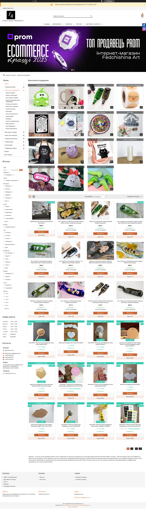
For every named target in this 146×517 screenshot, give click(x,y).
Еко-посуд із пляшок (100, 85)
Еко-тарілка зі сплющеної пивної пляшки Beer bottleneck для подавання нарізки (130, 222)
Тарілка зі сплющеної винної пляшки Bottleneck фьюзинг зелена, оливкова (100, 261)
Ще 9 (6, 247)
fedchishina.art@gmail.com (13, 353)
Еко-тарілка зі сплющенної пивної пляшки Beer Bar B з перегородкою (41, 261)
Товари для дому (10, 87)
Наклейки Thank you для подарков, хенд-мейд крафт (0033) (41, 343)
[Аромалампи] (70, 151)
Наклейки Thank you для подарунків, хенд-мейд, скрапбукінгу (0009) (100, 425)
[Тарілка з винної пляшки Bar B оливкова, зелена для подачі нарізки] (100, 290)
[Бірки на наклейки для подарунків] (130, 96)
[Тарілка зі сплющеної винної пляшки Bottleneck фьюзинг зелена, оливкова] (100, 250)
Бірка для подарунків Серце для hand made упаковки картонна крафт (41, 385)
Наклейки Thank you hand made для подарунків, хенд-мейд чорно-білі (130, 425)
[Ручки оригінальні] (100, 178)
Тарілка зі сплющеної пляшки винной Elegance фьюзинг (100, 222)
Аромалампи (71, 139)
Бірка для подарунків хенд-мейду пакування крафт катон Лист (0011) (41, 425)
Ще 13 (7, 201)
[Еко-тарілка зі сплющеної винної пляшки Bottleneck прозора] (130, 250)
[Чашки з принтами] (70, 96)
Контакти (43, 479)
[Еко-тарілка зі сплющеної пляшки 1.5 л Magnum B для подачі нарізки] (70, 250)
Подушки (100, 139)
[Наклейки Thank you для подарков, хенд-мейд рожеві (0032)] (100, 372)
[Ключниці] (130, 124)
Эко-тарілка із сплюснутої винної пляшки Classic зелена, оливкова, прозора (70, 222)
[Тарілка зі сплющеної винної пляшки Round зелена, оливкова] (41, 290)
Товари (6, 83)
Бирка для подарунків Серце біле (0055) (71, 342)
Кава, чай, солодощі (11, 135)
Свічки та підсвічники (130, 139)
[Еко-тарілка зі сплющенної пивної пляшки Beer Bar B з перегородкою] (41, 250)
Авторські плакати (41, 112)
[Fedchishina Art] (10, 14)
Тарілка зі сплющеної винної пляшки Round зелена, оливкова (41, 301)
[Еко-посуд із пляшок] (100, 96)
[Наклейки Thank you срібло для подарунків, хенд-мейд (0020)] (70, 412)
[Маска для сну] (41, 178)
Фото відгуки (8, 154)
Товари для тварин (11, 148)
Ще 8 (6, 268)
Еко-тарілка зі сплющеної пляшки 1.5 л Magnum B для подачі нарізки (71, 261)
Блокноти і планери (71, 112)
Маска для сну (41, 167)
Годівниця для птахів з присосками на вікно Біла (41, 222)
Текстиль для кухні (41, 139)
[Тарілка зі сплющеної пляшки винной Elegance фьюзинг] (100, 210)
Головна (47, 24)
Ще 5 (6, 221)
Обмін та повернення (10, 477)
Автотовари (8, 145)
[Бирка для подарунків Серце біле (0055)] (70, 330)
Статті (6, 481)
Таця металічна (100, 112)
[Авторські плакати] (41, 124)
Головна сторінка (81, 479)
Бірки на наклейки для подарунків (130, 85)
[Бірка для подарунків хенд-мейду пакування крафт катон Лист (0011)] (41, 412)
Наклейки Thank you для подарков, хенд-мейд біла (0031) (100, 343)
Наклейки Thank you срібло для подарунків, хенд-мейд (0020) (71, 425)
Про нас (79, 24)
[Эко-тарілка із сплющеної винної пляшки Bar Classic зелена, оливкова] (130, 290)
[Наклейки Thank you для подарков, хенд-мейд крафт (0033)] (41, 330)
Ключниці (130, 112)
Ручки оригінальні (100, 167)
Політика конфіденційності (84, 505)
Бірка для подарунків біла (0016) (130, 384)
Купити (42, 232)
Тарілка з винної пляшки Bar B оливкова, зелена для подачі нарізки (100, 301)
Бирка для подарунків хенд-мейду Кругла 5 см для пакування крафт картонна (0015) (130, 344)
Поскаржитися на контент (69, 505)
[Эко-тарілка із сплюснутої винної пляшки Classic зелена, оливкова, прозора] (70, 210)
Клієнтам (68, 24)
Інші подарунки (71, 167)
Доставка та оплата (93, 24)
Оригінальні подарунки (12, 90)
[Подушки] (100, 151)
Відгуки (6, 484)
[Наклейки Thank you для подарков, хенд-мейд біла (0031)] (100, 330)
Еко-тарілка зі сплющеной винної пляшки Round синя (71, 301)
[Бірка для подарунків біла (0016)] (130, 372)
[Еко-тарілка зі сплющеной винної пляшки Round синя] (70, 290)
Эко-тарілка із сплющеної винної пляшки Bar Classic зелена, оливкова (130, 301)
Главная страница (81, 477)
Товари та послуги (11, 75)
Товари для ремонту (11, 138)
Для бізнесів (56, 24)
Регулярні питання (9, 486)
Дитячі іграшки (41, 85)
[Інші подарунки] (70, 178)
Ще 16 (7, 308)
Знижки (6, 151)
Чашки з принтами (70, 85)
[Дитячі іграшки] (41, 96)
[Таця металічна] (100, 124)
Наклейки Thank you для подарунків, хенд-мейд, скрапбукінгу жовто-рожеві (71, 385)
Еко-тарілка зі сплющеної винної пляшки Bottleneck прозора (130, 261)
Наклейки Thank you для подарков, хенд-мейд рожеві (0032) (100, 385)
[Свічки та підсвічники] (130, 151)
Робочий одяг (9, 142)
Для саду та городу (11, 132)
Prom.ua (81, 503)
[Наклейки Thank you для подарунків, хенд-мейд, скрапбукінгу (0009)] (100, 412)
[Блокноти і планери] (70, 124)
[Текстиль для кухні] (41, 151)
